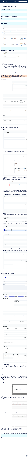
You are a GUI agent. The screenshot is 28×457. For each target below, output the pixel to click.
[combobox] (22, 1)
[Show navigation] (26, 455)
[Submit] (18, 1)
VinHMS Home (14, 1)
